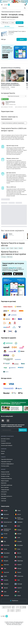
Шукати (25, 8)
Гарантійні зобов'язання (6, 459)
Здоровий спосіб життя (6, 496)
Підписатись (22, 430)
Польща (4, 256)
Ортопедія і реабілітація (6, 485)
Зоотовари (3, 494)
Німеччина (9, 256)
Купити (22, 39)
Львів (11, 248)
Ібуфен (10, 234)
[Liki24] (4, 616)
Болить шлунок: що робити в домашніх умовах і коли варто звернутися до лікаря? (10, 84)
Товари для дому (5, 489)
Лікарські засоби (5, 471)
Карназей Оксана (10, 102)
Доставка (7, 26)
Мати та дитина (4, 487)
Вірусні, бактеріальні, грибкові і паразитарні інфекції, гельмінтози (13, 123)
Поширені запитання (6, 443)
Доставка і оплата (5, 438)
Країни (2, 453)
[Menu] (1, 4)
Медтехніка (3, 483)
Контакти (3, 441)
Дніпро (3, 248)
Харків (20, 248)
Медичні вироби (5, 480)
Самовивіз (21, 26)
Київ (8, 248)
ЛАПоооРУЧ (4, 491)
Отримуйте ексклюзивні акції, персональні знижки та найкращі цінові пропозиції (12, 425)
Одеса (15, 248)
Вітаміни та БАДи (5, 476)
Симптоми (3, 500)
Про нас (3, 451)
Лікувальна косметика (6, 478)
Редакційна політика (6, 461)
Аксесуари (3, 498)
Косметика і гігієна (5, 474)
